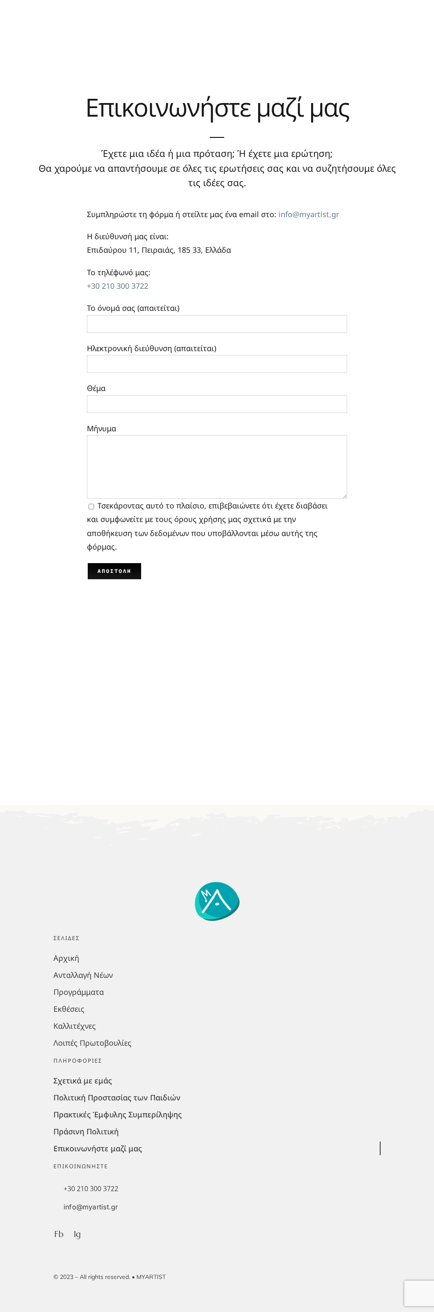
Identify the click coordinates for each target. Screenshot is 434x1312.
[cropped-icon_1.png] (217, 880)
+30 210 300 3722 (117, 286)
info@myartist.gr (308, 214)
